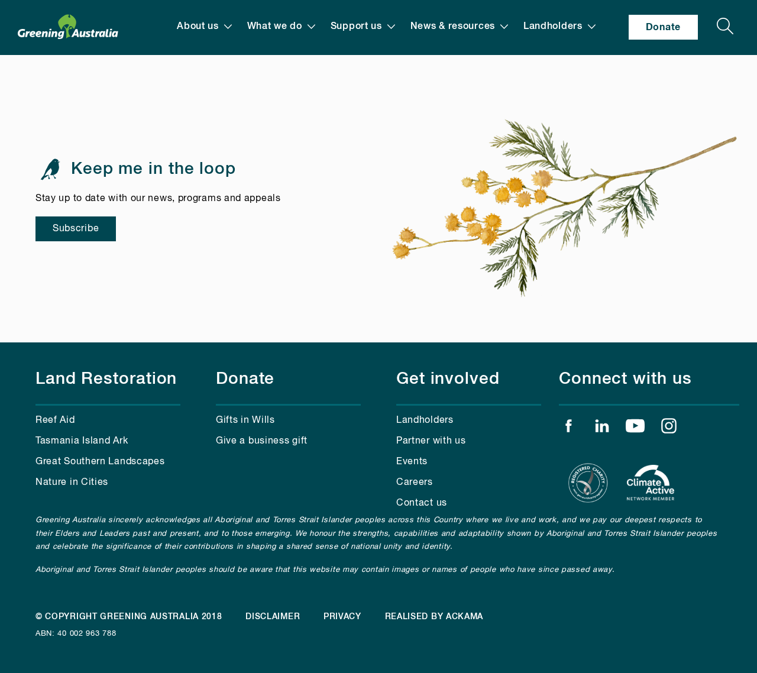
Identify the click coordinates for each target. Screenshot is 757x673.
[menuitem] (204, 26)
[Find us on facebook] (568, 428)
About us (198, 26)
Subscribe (76, 229)
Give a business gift (262, 441)
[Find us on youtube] (635, 428)
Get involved (448, 379)
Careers (414, 482)
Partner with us (431, 441)
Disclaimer (272, 617)
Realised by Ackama (434, 617)
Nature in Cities (71, 482)
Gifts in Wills (245, 420)
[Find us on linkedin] (602, 428)
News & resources (452, 26)
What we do (274, 26)
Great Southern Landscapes (100, 462)
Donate (663, 27)
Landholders (553, 26)
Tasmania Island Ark (81, 441)
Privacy (342, 617)
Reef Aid (55, 420)
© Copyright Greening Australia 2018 (128, 617)
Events (412, 462)
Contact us (421, 503)
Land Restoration (106, 379)
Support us (356, 26)
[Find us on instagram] (668, 428)
